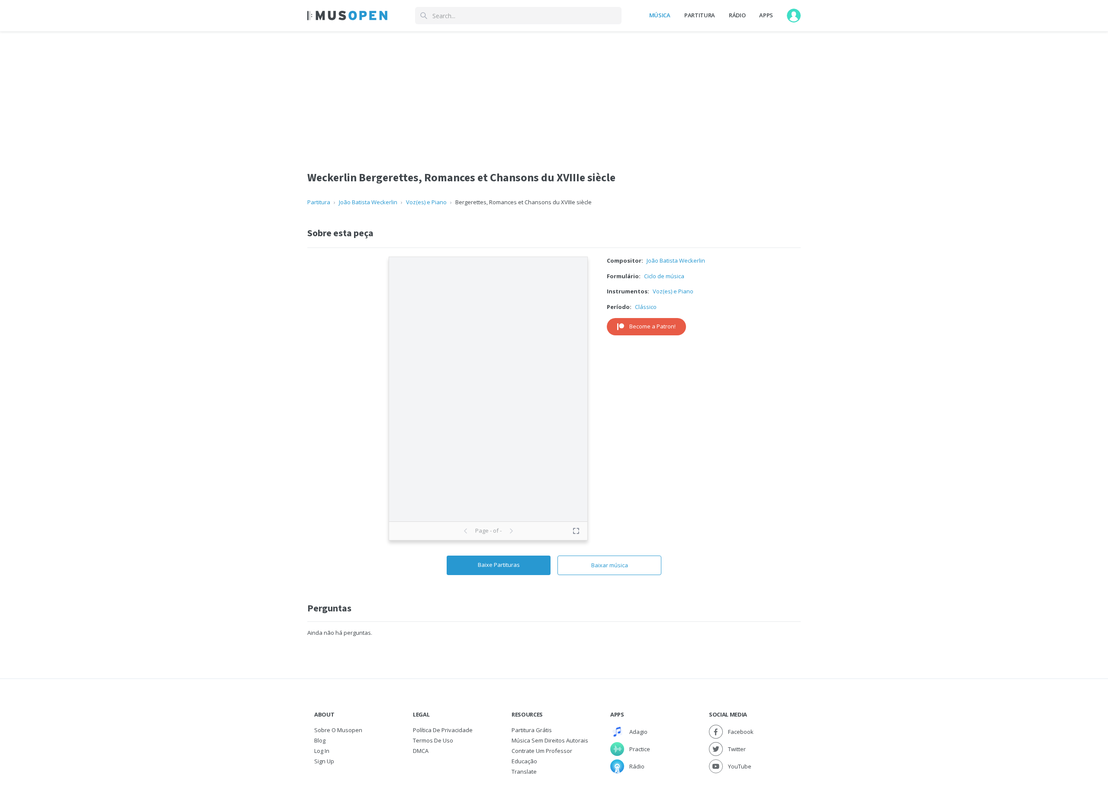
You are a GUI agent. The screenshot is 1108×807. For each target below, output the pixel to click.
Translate (524, 771)
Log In (321, 751)
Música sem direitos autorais (550, 740)
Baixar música (609, 565)
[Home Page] (347, 15)
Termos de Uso (433, 740)
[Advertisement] (554, 92)
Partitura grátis (532, 730)
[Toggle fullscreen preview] (576, 531)
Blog (319, 740)
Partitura (699, 15)
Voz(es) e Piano (426, 202)
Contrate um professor (542, 751)
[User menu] (794, 16)
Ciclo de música (664, 276)
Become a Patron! (652, 326)
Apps (766, 15)
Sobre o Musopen (338, 730)
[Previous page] (465, 531)
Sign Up (324, 761)
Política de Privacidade (443, 730)
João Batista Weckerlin (368, 202)
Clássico (646, 307)
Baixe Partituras (499, 565)
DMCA (420, 751)
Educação (524, 761)
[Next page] (511, 531)
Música (659, 15)
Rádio (737, 15)
